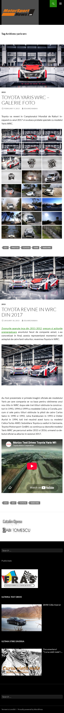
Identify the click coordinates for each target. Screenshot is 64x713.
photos (15, 248)
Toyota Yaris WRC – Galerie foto (25, 100)
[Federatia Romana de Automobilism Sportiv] (19, 578)
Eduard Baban (31, 108)
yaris (36, 248)
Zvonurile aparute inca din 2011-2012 (21, 328)
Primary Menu (60, 3)
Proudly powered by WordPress (30, 709)
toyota (26, 248)
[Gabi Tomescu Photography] (16, 530)
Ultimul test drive (11, 597)
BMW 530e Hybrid (52, 605)
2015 (3, 92)
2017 (6, 248)
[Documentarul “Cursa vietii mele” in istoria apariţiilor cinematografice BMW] (21, 662)
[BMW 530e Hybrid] (21, 617)
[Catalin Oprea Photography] (12, 522)
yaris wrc (46, 248)
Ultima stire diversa (12, 641)
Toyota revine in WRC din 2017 (28, 312)
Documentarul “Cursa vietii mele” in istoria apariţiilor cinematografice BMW (52, 650)
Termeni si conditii (8, 709)
